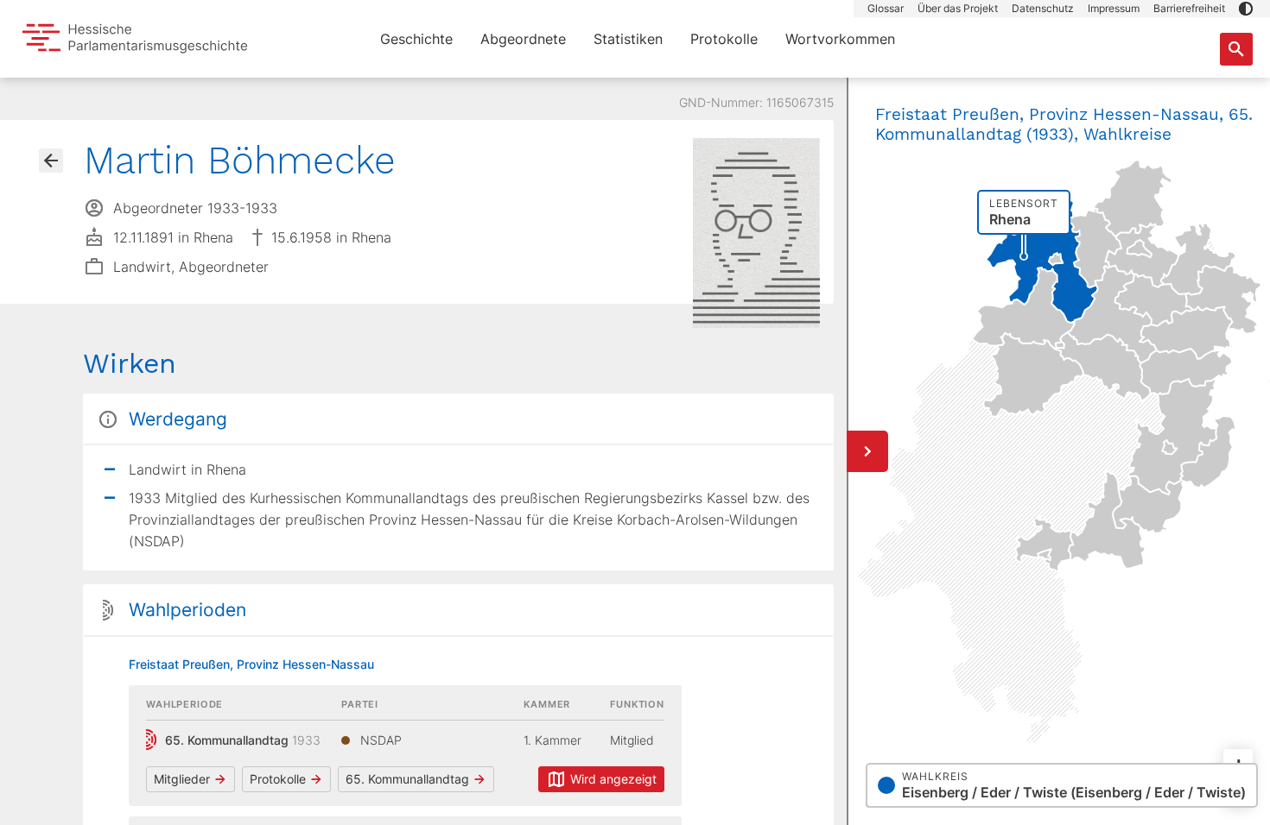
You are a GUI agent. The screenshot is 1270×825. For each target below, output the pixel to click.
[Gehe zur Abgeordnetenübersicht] (51, 160)
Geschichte (416, 38)
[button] (1246, 9)
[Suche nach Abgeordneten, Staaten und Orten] (1236, 49)
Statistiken (628, 38)
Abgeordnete (523, 38)
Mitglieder (182, 778)
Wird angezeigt (613, 778)
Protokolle (724, 38)
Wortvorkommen (840, 38)
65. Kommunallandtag (407, 778)
